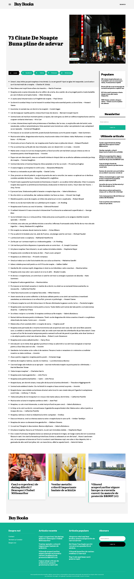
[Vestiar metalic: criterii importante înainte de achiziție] (66, 467)
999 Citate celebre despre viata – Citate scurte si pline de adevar (111, 101)
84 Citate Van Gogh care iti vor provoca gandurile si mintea (80, 546)
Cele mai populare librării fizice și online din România (111, 197)
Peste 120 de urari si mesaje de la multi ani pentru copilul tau (112, 87)
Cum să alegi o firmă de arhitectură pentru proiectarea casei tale (111, 165)
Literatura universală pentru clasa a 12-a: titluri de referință (111, 191)
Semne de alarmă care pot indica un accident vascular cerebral (111, 172)
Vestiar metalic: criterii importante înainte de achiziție (111, 151)
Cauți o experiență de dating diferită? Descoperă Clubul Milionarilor (109, 144)
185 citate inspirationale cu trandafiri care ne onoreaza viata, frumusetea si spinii (111, 81)
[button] (122, 4)
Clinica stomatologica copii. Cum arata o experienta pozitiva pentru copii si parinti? (111, 178)
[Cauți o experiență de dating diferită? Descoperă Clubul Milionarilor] (27, 467)
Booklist (74, 59)
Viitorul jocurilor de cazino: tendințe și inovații (81, 552)
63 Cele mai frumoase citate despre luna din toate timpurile (112, 94)
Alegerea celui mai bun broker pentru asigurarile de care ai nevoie (82, 539)
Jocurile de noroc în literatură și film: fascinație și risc (111, 185)
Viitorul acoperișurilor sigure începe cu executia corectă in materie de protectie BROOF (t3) (111, 158)
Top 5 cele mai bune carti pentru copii (80, 558)
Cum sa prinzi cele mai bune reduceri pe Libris (109, 202)
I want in (112, 127)
